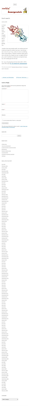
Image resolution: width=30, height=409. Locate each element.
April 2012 (4, 306)
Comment (4, 88)
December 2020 (5, 171)
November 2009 (5, 355)
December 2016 (5, 214)
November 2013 (5, 275)
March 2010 (4, 348)
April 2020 (4, 176)
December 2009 (5, 353)
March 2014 (4, 268)
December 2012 (5, 293)
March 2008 (4, 389)
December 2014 (5, 254)
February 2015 (5, 251)
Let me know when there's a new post (12, 120)
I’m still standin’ (5, 152)
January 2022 (4, 167)
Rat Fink (6, 68)
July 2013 (3, 281)
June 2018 (4, 191)
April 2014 (4, 266)
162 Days (3, 156)
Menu (15, 4)
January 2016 (4, 233)
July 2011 (3, 322)
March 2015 (4, 249)
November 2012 (5, 295)
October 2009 (4, 357)
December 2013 (5, 273)
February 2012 (5, 310)
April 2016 (4, 228)
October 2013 (4, 276)
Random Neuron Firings (17, 67)
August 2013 (4, 280)
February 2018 (5, 194)
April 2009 (4, 367)
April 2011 (4, 327)
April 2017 (4, 209)
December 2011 (5, 313)
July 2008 (3, 382)
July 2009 (3, 362)
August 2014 (4, 260)
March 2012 (4, 308)
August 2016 (4, 221)
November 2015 (5, 236)
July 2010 (3, 342)
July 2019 (3, 182)
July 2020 (3, 174)
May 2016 (4, 226)
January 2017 (4, 213)
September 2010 (5, 338)
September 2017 (5, 201)
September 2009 (5, 358)
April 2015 (4, 248)
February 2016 (5, 231)
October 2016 (4, 218)
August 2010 (4, 340)
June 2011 (4, 323)
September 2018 (5, 189)
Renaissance (4, 149)
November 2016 (5, 216)
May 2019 (4, 186)
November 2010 (5, 335)
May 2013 (4, 285)
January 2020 (4, 179)
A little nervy (4, 144)
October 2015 (4, 238)
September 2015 (5, 239)
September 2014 (5, 258)
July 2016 (3, 223)
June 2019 (4, 184)
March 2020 (4, 177)
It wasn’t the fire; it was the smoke (9, 147)
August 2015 (4, 241)
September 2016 (5, 219)
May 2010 (4, 345)
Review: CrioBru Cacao (6, 151)
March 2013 (4, 288)
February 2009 (5, 370)
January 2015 (4, 253)
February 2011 (5, 330)
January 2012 (4, 311)
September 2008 (5, 379)
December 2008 (5, 373)
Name (3, 104)
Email (3, 109)
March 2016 (4, 229)
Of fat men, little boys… (22, 77)
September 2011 (5, 318)
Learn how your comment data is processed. (14, 127)
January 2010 (4, 352)
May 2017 (4, 208)
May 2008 (4, 385)
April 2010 (4, 347)
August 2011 (4, 320)
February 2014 (5, 270)
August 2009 (4, 360)
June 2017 (4, 206)
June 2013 (4, 283)
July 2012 (3, 301)
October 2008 (4, 377)
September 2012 (5, 298)
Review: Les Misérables (8, 77)
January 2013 (4, 291)
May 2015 (4, 246)
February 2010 (5, 350)
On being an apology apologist (8, 154)
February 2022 (5, 166)
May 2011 (4, 325)
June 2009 (4, 363)
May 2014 (4, 265)
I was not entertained (6, 146)
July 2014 (3, 261)
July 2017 (3, 204)
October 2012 (4, 296)
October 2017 (4, 199)
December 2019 (5, 181)
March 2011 (4, 328)
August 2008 (4, 380)
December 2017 (5, 196)
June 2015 (4, 244)
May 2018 (4, 192)
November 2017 (5, 197)
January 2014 (4, 271)
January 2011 (4, 332)
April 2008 (4, 387)
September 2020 (5, 172)
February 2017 (5, 211)
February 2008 (5, 390)
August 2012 (4, 300)
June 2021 (4, 169)
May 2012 (4, 305)
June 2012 (4, 303)
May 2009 (4, 365)
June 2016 (4, 224)
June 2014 (4, 263)
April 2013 (4, 286)
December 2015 (5, 234)
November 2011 (5, 315)
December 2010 (5, 333)
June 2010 (4, 343)
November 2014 (5, 256)
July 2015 (3, 243)
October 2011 (4, 317)
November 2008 (5, 375)
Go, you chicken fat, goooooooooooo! (18, 63)
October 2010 (4, 337)
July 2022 (3, 164)
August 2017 (4, 203)
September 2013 (5, 278)
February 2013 (5, 290)
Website (3, 115)
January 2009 (4, 372)
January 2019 (4, 187)
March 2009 (4, 368)
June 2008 (4, 384)
